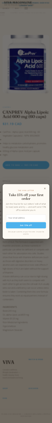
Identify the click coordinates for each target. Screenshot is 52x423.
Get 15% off (26, 225)
